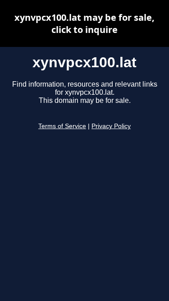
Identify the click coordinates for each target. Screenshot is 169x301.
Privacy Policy (111, 126)
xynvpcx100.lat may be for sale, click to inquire (84, 23)
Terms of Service (62, 126)
